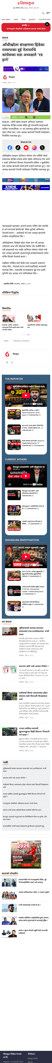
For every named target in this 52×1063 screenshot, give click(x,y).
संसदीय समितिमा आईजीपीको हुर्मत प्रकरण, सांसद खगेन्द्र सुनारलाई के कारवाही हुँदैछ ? (34, 921)
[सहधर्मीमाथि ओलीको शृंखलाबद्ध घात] (13, 321)
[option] (26, 30)
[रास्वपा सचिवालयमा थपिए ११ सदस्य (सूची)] (9, 898)
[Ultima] (26, 71)
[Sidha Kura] (26, 3)
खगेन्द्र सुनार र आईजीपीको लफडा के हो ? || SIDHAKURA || (33, 510)
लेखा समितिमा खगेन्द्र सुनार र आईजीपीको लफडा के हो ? (36, 329)
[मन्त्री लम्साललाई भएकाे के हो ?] (9, 910)
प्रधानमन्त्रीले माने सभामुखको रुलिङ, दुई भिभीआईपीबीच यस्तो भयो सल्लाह (32, 883)
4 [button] (28, 337)
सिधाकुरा (12, 80)
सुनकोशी (25, 20)
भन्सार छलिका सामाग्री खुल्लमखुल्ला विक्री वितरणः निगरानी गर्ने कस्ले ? (34, 734)
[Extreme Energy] (26, 190)
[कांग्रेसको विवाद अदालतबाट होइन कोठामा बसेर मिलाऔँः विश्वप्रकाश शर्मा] (9, 699)
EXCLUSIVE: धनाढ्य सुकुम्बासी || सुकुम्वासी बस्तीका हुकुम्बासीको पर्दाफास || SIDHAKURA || (33, 576)
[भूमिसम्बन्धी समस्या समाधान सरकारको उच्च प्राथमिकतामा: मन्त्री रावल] (9, 634)
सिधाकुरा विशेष (32, 1061)
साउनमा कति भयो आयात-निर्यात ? (34, 669)
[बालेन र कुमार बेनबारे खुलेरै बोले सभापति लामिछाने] (9, 936)
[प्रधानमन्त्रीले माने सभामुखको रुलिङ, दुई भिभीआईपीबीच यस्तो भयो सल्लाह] (9, 885)
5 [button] (30, 337)
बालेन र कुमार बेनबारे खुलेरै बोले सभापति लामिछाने (33, 934)
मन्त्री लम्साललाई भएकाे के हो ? (30, 908)
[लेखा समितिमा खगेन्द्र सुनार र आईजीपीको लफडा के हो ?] (38, 321)
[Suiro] (26, 120)
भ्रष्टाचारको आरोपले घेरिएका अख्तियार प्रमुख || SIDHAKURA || (33, 607)
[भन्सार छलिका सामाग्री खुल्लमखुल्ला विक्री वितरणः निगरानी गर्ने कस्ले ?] (9, 734)
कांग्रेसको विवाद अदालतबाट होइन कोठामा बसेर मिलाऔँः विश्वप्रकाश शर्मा (33, 698)
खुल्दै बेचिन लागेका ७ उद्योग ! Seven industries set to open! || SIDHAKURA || (31, 415)
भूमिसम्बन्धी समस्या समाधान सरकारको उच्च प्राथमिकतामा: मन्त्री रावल (26, 30)
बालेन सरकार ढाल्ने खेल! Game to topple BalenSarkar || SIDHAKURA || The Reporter (33, 445)
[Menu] (48, 13)
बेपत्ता (17, 20)
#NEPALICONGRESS (22, 344)
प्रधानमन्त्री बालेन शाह (39, 20)
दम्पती (9, 20)
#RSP (6, 344)
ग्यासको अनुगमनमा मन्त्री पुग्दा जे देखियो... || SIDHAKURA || (32, 525)
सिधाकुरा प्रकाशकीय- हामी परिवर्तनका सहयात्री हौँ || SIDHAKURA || (30, 496)
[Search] (43, 13)
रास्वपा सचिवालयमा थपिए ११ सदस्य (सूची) (34, 895)
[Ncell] (26, 183)
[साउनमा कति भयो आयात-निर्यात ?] (9, 672)
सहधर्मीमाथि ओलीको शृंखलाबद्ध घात (12, 329)
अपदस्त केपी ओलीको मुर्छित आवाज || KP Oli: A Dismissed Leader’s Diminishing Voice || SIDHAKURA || (33, 593)
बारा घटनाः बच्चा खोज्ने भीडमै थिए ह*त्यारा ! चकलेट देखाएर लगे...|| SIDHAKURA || (32, 430)
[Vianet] (26, 857)
